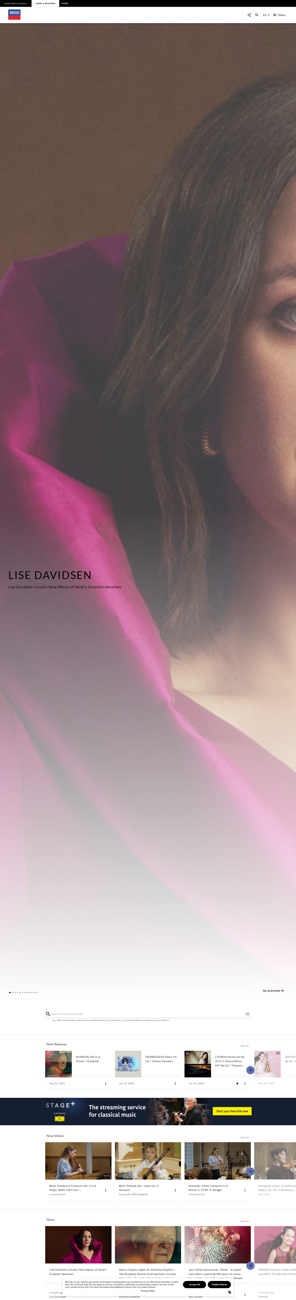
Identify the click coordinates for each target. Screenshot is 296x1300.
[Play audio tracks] (237, 1083)
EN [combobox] (265, 15)
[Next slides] (250, 1070)
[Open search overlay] (256, 15)
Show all (245, 1045)
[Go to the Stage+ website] (148, 1111)
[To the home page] (78, 18)
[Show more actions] (105, 1083)
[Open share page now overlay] (249, 15)
